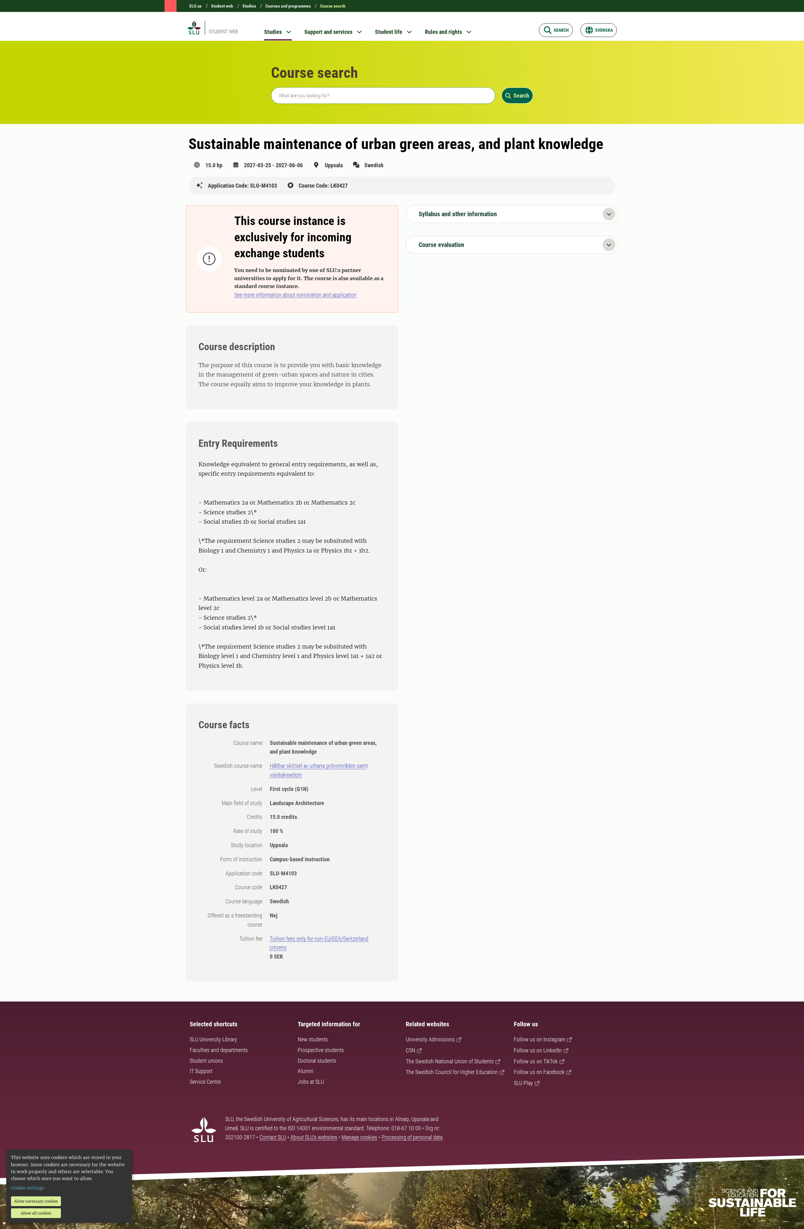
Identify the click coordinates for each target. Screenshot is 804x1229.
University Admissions (430, 1039)
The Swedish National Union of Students (450, 1061)
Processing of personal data (412, 1137)
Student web (222, 5)
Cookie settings (27, 1188)
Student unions (206, 1060)
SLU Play (523, 1083)
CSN (410, 1050)
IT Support (201, 1071)
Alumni (305, 1071)
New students (313, 1039)
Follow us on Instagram (539, 1039)
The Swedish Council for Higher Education (452, 1072)
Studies (249, 5)
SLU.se (195, 5)
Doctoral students (317, 1060)
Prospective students (321, 1050)
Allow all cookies (36, 1213)
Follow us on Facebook (539, 1072)
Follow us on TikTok (536, 1061)
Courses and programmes (288, 5)
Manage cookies (359, 1137)
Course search (332, 5)
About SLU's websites (314, 1137)
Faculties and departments (219, 1050)
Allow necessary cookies (36, 1201)
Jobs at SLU (311, 1081)
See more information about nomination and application (295, 294)
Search (521, 95)
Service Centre (205, 1081)
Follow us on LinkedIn (538, 1050)
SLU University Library (213, 1039)
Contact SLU (272, 1137)
